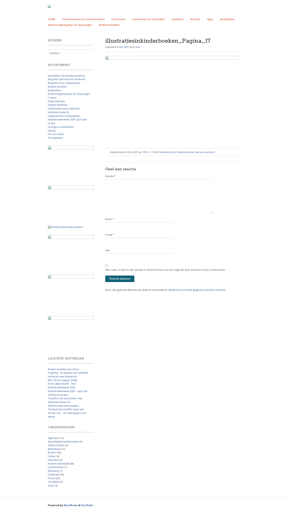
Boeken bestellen (109, 25)
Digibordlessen (56, 101)
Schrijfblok (54, 481)
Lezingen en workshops (61, 127)
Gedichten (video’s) (58, 112)
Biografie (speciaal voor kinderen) (66, 79)
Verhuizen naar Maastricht (62, 376)
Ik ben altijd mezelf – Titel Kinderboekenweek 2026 (62, 385)
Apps (210, 19)
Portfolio (87, 505)
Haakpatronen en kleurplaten (64, 116)
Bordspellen (227, 19)
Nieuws (52, 130)
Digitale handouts (57, 105)
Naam (109, 219)
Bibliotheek (54, 449)
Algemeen (53, 438)
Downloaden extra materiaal (63, 108)
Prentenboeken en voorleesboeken (83, 19)
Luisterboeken (56, 467)
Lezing (51, 123)
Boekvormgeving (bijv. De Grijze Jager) (70, 25)
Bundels (195, 19)
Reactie (110, 176)
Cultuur (52, 456)
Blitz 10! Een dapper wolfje (62, 380)
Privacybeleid (55, 138)
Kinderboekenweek (58, 463)
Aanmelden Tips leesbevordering (66, 75)
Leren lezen (118, 19)
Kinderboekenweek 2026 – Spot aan (67, 391)
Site (107, 250)
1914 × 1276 (149, 152)
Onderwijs (53, 474)
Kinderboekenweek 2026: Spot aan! (67, 119)
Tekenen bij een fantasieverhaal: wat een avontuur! (187, 152)
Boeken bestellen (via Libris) (63, 369)
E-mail (109, 234)
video (51, 485)
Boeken (52, 452)
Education (53, 460)
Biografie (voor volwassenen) (64, 83)
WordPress (71, 505)
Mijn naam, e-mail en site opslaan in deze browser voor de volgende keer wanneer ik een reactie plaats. (165, 269)
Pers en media (56, 134)
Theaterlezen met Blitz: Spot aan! (66, 409)
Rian (138, 47)
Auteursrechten (56, 445)
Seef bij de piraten (58, 395)
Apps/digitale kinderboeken (63, 441)
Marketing (53, 471)
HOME (51, 19)
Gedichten (177, 19)
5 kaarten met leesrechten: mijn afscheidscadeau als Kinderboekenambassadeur (65, 402)
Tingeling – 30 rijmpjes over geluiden (68, 372)
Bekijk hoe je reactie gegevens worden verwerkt (197, 290)
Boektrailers (54, 90)
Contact (52, 97)
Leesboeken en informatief (148, 19)
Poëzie (51, 478)
